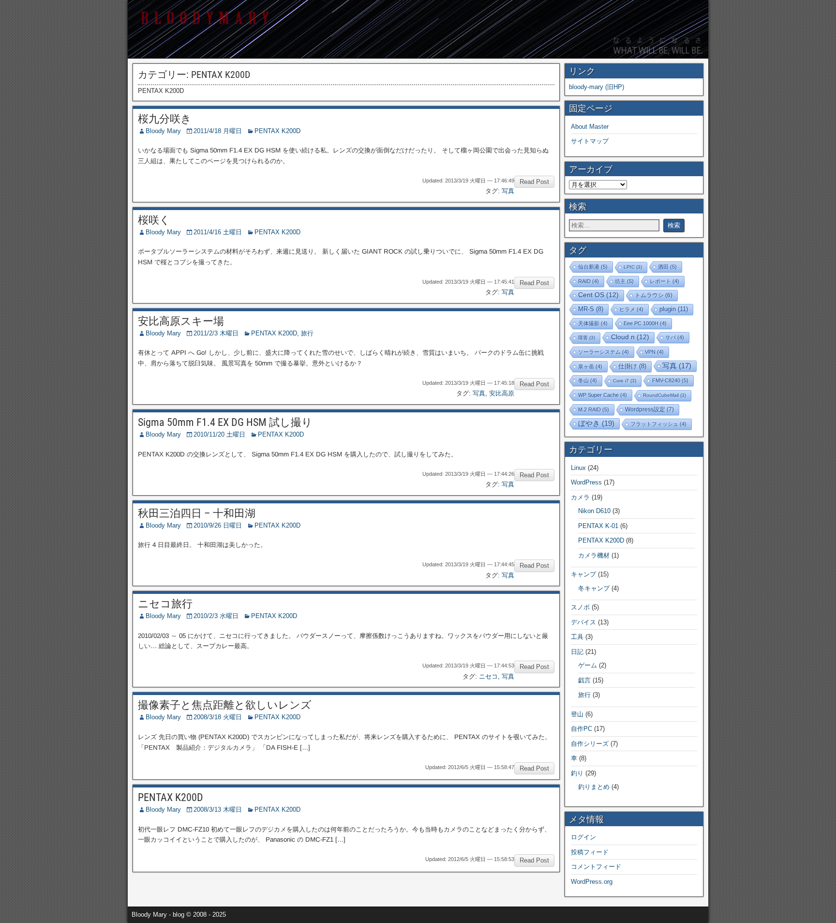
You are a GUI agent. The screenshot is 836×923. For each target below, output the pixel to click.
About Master (590, 126)
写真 (508, 191)
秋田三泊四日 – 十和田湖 (196, 513)
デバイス (583, 622)
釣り (577, 773)
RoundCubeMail (664, 395)
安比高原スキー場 (181, 321)
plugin (673, 309)
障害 (586, 337)
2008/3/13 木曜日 (218, 809)
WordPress (586, 482)
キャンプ (583, 574)
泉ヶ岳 (590, 366)
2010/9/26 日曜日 (218, 525)
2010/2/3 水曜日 (216, 616)
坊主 (624, 281)
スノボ (580, 607)
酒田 (667, 267)
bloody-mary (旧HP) (596, 87)
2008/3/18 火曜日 (218, 717)
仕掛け (632, 366)
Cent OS (598, 295)
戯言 (584, 680)
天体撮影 (593, 323)
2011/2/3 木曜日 (216, 333)
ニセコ (488, 676)
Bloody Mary (163, 131)
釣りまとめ (594, 786)
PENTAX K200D (277, 131)
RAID (588, 281)
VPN (654, 352)
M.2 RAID (593, 409)
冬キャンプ (594, 588)
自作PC (581, 728)
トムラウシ (653, 295)
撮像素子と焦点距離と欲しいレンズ (225, 705)
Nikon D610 (594, 510)
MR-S (590, 309)
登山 (577, 714)
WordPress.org (591, 881)
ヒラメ (631, 309)
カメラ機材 (594, 555)
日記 (577, 651)
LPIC (633, 267)
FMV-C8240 (670, 380)
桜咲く (154, 220)
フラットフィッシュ (658, 424)
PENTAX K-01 (598, 526)
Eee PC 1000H (645, 323)
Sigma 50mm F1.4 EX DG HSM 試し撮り (225, 422)
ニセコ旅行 (165, 604)
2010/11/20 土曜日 (219, 434)
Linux (578, 467)
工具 (577, 636)
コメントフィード (596, 866)
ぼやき (596, 423)
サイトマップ (590, 141)
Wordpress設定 (649, 409)
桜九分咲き (165, 119)
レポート (664, 281)
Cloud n (630, 337)
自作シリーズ (590, 743)
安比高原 (501, 393)
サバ (674, 337)
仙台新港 (593, 267)
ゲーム (587, 665)
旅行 (307, 333)
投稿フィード (590, 852)
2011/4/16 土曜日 (218, 232)
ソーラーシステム (603, 352)
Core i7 (624, 380)
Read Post (534, 181)
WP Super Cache (602, 395)
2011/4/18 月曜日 (218, 131)
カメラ (580, 497)
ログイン (583, 837)
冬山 (587, 380)
